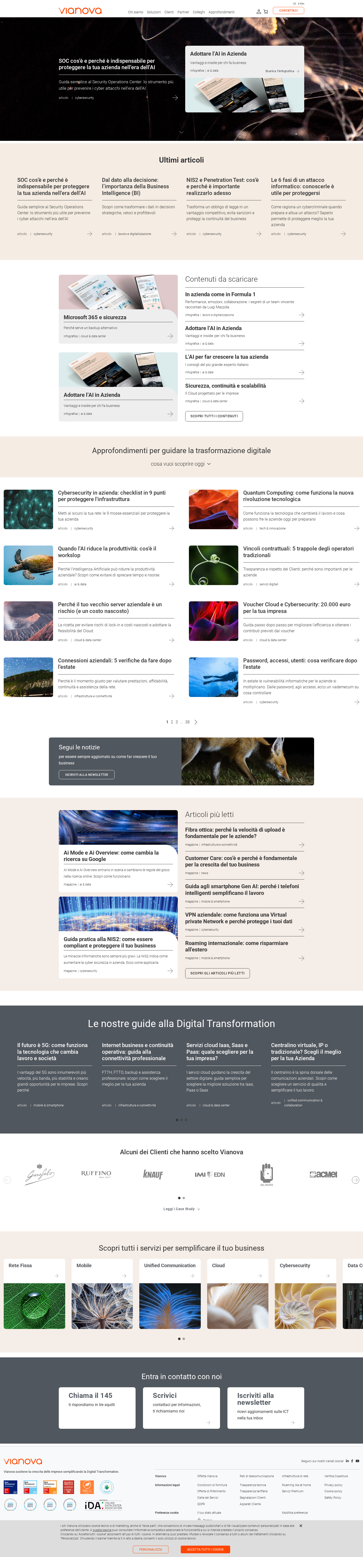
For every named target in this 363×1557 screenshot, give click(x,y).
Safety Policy (332, 1497)
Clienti (169, 12)
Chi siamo (135, 12)
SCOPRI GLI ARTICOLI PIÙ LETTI (217, 973)
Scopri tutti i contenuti (214, 416)
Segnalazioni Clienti (253, 1497)
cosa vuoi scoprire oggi (178, 464)
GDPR (201, 1504)
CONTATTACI (288, 10)
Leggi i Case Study (179, 1209)
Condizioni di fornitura (212, 1485)
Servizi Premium (292, 1491)
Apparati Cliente (250, 1504)
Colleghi (199, 12)
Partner (183, 12)
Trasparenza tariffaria (253, 1491)
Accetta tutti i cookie (205, 1549)
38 (187, 722)
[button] (177, 1120)
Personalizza (150, 1549)
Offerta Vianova (207, 1476)
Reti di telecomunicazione (257, 1476)
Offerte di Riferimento (211, 1491)
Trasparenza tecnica (253, 1485)
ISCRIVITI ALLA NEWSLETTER (86, 775)
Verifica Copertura (336, 1476)
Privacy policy (333, 1485)
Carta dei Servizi (207, 1497)
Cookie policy (333, 1491)
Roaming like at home (296, 1485)
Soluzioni (154, 12)
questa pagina (102, 1530)
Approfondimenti (222, 12)
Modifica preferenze (295, 1513)
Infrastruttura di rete (295, 1476)
